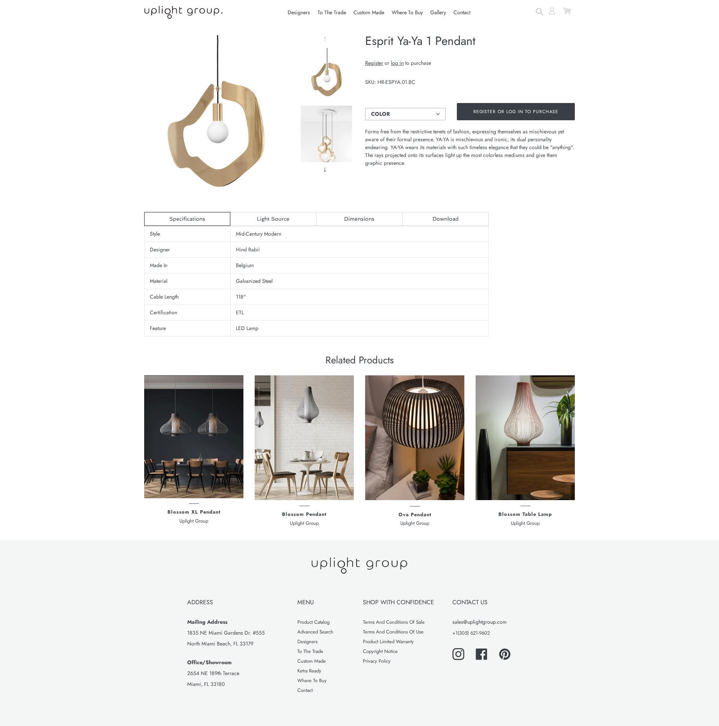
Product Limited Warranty (388, 641)
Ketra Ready (309, 670)
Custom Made (311, 661)
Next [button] (326, 169)
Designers (307, 641)
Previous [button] (326, 39)
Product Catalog (313, 622)
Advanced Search (315, 631)
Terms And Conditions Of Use (393, 631)
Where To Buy (312, 680)
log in (397, 63)
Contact (305, 690)
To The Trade (310, 651)
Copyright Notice (380, 651)
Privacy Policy (377, 661)
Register (374, 63)
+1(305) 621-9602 (471, 632)
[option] (326, 76)
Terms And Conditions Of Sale (394, 622)
